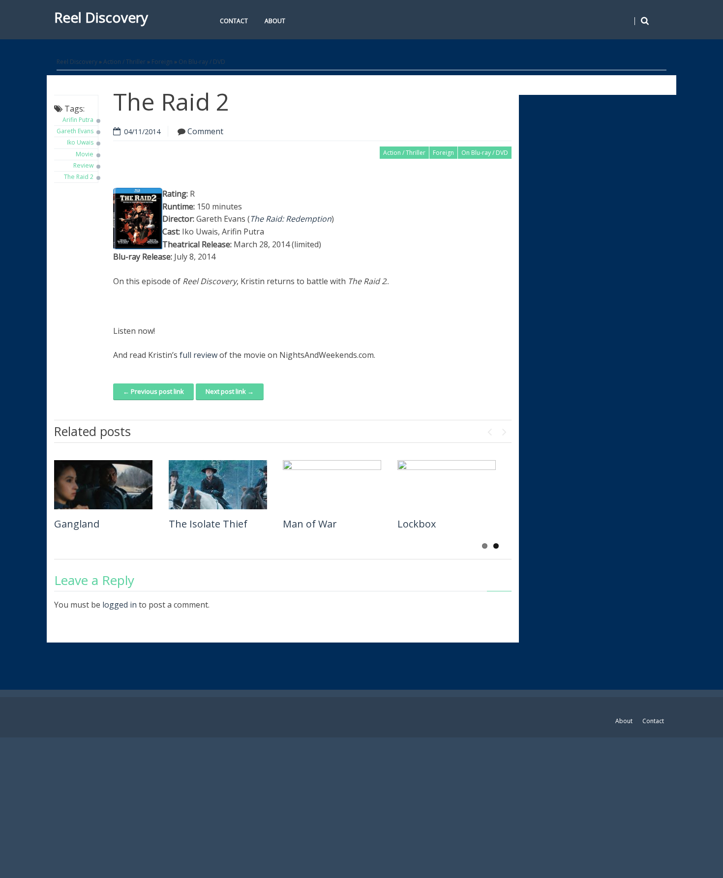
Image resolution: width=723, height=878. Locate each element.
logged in (119, 604)
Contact (234, 21)
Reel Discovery (101, 17)
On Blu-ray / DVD (202, 62)
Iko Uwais (80, 142)
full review (198, 355)
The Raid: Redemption (290, 218)
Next (504, 429)
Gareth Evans (75, 131)
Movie (84, 154)
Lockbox (416, 523)
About (275, 21)
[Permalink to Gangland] (103, 484)
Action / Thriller (124, 62)
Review (83, 165)
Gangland (76, 523)
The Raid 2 (78, 177)
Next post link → (230, 391)
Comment (205, 131)
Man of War (310, 523)
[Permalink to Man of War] (332, 484)
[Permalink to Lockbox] (446, 484)
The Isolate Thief (208, 523)
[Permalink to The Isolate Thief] (218, 484)
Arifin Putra (77, 120)
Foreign (162, 62)
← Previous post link (153, 391)
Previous (489, 429)
